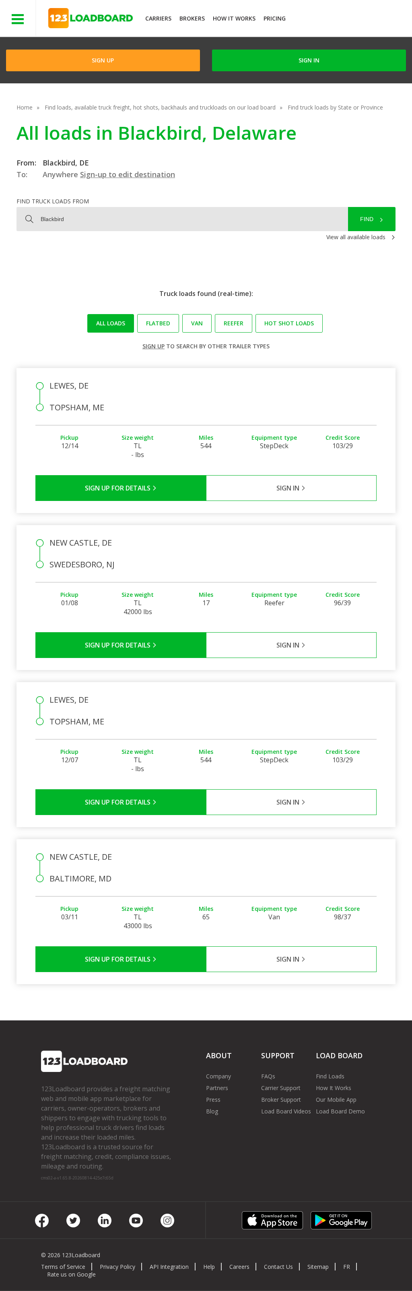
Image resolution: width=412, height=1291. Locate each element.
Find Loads (330, 1076)
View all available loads (355, 237)
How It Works (234, 18)
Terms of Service (63, 1266)
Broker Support (281, 1099)
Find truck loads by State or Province (335, 107)
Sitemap (318, 1266)
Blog (212, 1111)
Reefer (233, 323)
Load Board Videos (286, 1111)
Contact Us (278, 1266)
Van (197, 323)
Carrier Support (281, 1088)
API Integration (169, 1266)
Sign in (309, 60)
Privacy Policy (117, 1266)
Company (218, 1076)
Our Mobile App (336, 1099)
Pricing (275, 18)
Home (24, 107)
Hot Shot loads (289, 323)
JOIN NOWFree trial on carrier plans (350, 19)
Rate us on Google (71, 1274)
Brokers (192, 18)
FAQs (268, 1076)
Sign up (153, 346)
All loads (110, 323)
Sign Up (103, 60)
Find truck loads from (52, 201)
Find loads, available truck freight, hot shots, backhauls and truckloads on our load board (160, 107)
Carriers (158, 18)
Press (213, 1099)
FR (346, 1266)
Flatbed (158, 323)
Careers (239, 1266)
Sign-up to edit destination (127, 174)
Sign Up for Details (118, 488)
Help (209, 1266)
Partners (217, 1088)
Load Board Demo (340, 1111)
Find (366, 219)
